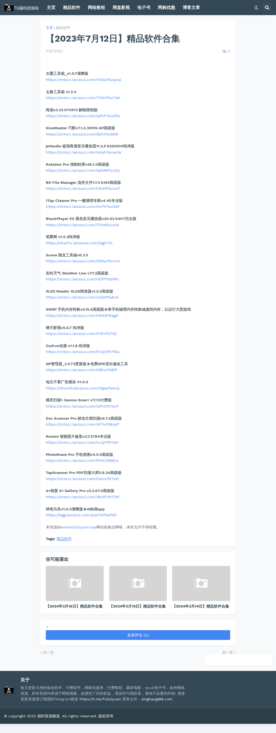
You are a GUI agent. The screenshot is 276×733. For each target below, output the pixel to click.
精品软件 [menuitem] (71, 7)
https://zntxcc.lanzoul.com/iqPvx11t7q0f (82, 406)
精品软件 (63, 27)
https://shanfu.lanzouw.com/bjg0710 (79, 243)
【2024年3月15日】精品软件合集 (137, 606)
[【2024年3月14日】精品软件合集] (201, 583)
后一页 (48, 652)
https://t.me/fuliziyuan (100, 699)
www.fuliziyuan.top (78, 527)
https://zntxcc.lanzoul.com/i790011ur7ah (83, 98)
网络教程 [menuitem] (96, 7)
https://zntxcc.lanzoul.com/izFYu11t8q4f (82, 424)
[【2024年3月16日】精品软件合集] (75, 583)
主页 (49, 27)
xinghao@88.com (156, 699)
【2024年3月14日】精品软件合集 (200, 606)
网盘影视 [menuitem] (121, 7)
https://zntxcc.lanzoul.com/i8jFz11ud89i (82, 134)
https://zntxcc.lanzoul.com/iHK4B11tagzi (82, 315)
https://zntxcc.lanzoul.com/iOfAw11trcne (83, 261)
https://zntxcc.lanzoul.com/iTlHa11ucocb (82, 225)
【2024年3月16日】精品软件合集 (74, 606)
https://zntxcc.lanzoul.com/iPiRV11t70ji (81, 333)
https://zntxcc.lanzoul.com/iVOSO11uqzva (83, 79)
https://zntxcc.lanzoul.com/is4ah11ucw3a (83, 152)
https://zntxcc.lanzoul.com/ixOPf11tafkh (82, 279)
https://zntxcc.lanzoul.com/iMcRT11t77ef (82, 497)
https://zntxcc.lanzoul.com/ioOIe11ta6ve (82, 297)
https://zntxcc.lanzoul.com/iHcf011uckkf (82, 206)
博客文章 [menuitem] (191, 7)
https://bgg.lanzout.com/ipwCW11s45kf (81, 515)
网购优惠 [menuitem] (166, 7)
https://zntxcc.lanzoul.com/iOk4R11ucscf (83, 188)
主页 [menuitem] (51, 7)
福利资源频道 (48, 716)
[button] (256, 7)
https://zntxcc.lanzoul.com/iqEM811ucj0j (83, 170)
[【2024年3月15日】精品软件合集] (138, 583)
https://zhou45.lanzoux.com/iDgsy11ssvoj (82, 388)
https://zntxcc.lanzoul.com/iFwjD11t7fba (82, 351)
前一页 (227, 652)
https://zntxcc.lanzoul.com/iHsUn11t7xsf (82, 479)
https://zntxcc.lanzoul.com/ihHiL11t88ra (82, 460)
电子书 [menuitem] (143, 7)
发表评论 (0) (138, 635)
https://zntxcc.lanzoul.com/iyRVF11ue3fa (83, 116)
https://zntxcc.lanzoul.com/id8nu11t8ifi (81, 370)
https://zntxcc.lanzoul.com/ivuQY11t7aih (82, 442)
